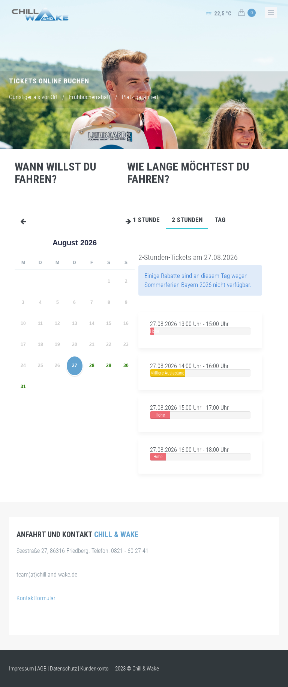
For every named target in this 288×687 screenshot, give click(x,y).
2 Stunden (187, 219)
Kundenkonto (94, 668)
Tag (219, 219)
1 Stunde (146, 219)
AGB (41, 668)
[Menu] (20, 219)
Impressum (21, 668)
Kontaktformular (36, 598)
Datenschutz (63, 668)
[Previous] (17, 243)
